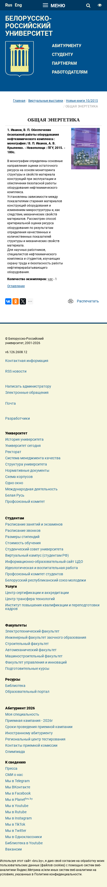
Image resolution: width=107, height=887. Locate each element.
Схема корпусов (19, 476)
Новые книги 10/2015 (82, 101)
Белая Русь (14, 495)
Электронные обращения (27, 392)
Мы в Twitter (15, 830)
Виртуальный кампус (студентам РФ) (37, 555)
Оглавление (16, 286)
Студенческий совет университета (34, 549)
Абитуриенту (66, 45)
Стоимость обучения (23, 543)
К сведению (15, 762)
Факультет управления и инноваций (36, 662)
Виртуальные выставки (45, 101)
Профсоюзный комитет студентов (34, 574)
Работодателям (70, 72)
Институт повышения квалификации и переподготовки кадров (52, 606)
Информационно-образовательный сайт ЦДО (44, 561)
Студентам (14, 518)
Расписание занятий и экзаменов (34, 524)
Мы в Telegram (17, 781)
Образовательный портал (27, 691)
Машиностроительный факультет (34, 656)
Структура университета (26, 464)
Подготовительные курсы (27, 668)
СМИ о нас (14, 774)
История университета (24, 439)
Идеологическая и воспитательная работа (41, 568)
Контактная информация (26, 360)
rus (8, 5)
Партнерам (64, 63)
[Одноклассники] (15, 301)
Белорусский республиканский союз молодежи (45, 580)
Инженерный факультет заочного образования (45, 637)
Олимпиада (15, 751)
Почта (10, 403)
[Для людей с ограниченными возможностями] (100, 5)
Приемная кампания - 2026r (29, 720)
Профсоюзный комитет (25, 501)
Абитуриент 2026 (20, 708)
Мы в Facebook (18, 793)
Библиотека (15, 685)
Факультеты (16, 625)
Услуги (11, 586)
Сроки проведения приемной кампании (38, 727)
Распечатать (88, 301)
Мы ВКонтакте (17, 787)
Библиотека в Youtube (24, 843)
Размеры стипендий (22, 537)
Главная (19, 101)
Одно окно (14, 483)
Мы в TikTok (15, 824)
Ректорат (13, 452)
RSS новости (15, 371)
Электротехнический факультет (32, 631)
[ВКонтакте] (8, 301)
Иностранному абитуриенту (29, 733)
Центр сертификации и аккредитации (37, 592)
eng (18, 5)
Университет (16, 433)
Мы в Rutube (15, 812)
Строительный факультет (27, 643)
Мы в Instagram (18, 818)
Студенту (62, 54)
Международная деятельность (31, 489)
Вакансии (13, 849)
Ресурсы (12, 679)
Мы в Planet (19, 799)
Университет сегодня (23, 445)
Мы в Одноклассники (23, 837)
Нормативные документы (27, 470)
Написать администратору (28, 386)
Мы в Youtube (16, 806)
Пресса (11, 768)
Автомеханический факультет (31, 650)
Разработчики (17, 418)
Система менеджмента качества (33, 458)
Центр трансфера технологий (30, 599)
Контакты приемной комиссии (31, 745)
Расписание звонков (23, 530)
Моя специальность (22, 714)
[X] (23, 301)
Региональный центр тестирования (35, 739)
